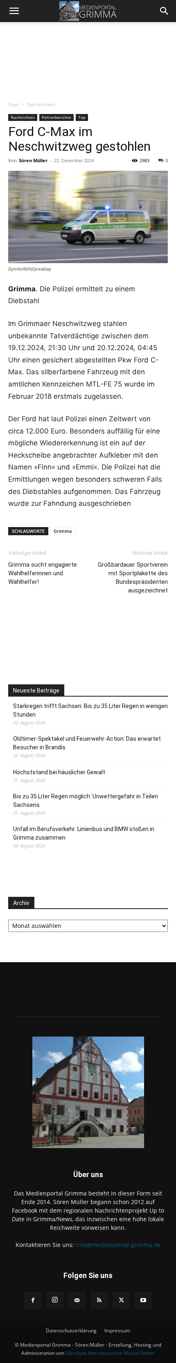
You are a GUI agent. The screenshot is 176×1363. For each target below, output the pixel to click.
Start (13, 104)
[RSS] (99, 1300)
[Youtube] (143, 1300)
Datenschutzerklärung (71, 1330)
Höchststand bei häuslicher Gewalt (59, 772)
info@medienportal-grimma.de (118, 1245)
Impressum (117, 1330)
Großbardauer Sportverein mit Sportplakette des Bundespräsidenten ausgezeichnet (133, 577)
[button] (14, 11)
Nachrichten (41, 104)
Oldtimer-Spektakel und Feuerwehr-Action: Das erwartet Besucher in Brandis (87, 743)
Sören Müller (33, 160)
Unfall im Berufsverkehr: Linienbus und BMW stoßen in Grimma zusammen (83, 833)
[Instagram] (55, 1300)
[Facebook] (33, 1300)
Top (82, 117)
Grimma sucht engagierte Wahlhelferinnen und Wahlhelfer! (42, 573)
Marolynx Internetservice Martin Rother (110, 1353)
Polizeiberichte (56, 117)
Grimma (63, 531)
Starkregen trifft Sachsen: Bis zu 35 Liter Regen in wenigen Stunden (90, 710)
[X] (121, 1300)
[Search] (164, 11)
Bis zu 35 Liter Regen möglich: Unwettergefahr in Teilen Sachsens (85, 800)
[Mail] (77, 1300)
